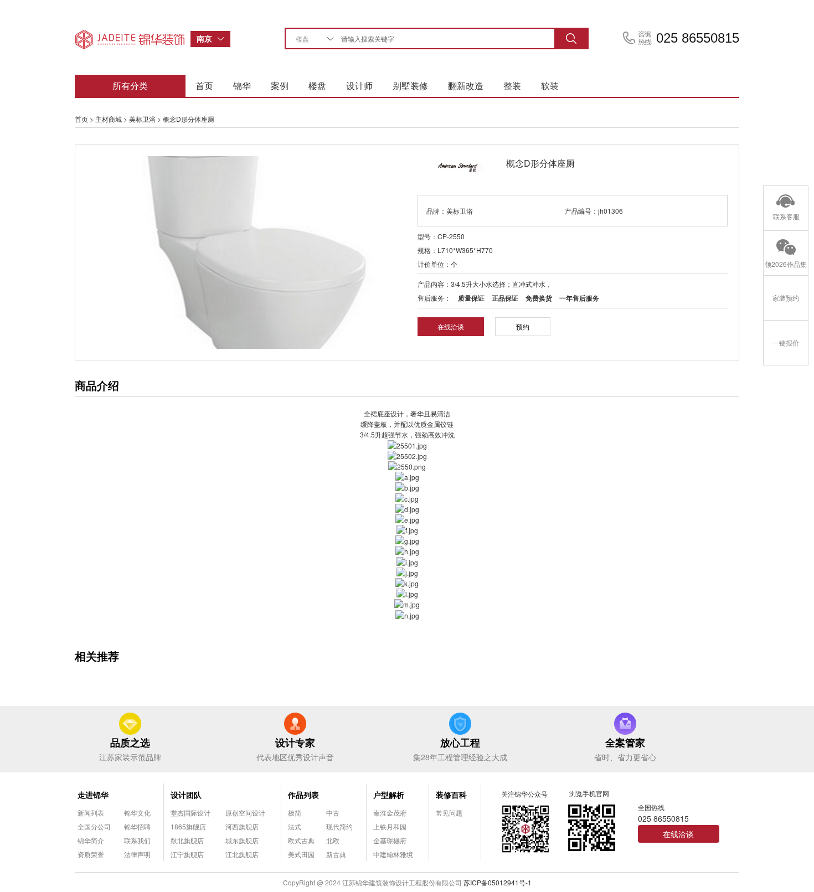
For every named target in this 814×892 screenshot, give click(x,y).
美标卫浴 (142, 118)
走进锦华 (93, 794)
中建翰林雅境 (393, 854)
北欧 (332, 840)
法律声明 (137, 854)
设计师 (359, 85)
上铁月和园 (389, 826)
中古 (332, 812)
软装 (550, 85)
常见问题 (449, 812)
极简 (294, 812)
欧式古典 (301, 840)
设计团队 (186, 794)
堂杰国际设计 (190, 812)
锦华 (242, 85)
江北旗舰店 (242, 854)
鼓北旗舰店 (187, 840)
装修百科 (451, 794)
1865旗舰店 (188, 826)
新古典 (336, 854)
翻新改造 (465, 85)
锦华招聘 (137, 826)
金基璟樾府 (389, 840)
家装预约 (785, 297)
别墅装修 (410, 85)
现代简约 (339, 826)
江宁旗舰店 (187, 854)
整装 (512, 85)
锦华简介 (91, 840)
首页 (204, 85)
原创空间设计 (245, 812)
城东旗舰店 (242, 840)
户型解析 (388, 794)
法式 (294, 826)
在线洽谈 (450, 326)
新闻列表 (91, 812)
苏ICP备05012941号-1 (497, 882)
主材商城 (108, 118)
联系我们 (137, 840)
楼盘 (317, 85)
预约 (522, 326)
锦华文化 (137, 812)
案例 (279, 85)
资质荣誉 (91, 854)
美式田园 (301, 854)
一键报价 (785, 342)
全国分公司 (94, 826)
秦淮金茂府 (389, 812)
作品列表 (303, 794)
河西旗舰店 (242, 826)
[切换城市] (224, 39)
